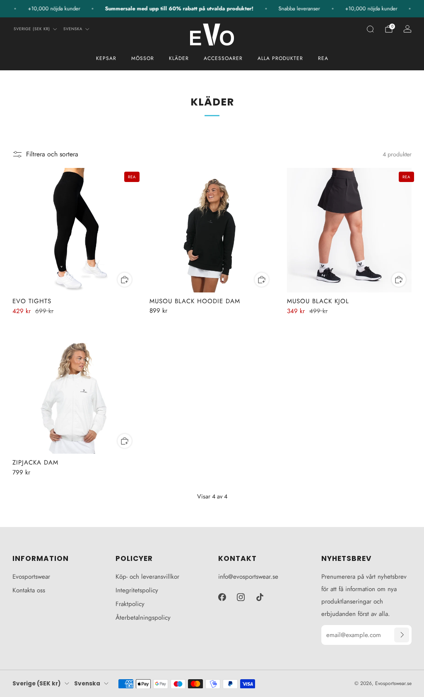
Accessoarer (223, 58)
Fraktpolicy (130, 603)
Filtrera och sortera (52, 154)
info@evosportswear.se (248, 576)
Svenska (72, 29)
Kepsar (106, 58)
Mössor (142, 58)
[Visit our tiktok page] (260, 597)
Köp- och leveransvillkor (147, 576)
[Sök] (370, 29)
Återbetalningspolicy (143, 617)
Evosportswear (31, 576)
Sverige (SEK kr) (32, 29)
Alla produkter (280, 58)
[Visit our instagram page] (241, 597)
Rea (323, 58)
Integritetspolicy (137, 590)
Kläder (179, 58)
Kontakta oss (28, 590)
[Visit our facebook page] (221, 597)
